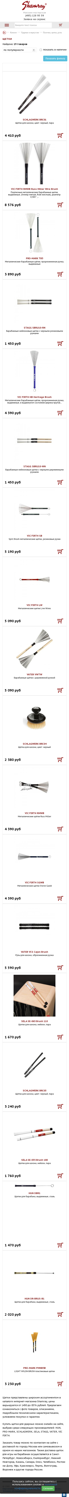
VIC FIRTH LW (34, 605)
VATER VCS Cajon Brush (34, 952)
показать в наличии (54, 49)
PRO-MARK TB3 (34, 258)
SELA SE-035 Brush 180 (34, 1160)
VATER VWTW (34, 674)
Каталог (4, 32)
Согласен (48, 1488)
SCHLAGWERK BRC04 (34, 743)
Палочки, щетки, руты (52, 32)
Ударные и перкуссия (30, 32)
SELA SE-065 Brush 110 (34, 1021)
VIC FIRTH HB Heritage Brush (34, 397)
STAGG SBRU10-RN (34, 327)
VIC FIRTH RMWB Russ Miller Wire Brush (34, 189)
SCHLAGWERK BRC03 (34, 1090)
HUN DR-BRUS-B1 (34, 1298)
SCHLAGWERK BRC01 (34, 119)
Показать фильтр (55, 58)
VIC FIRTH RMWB (34, 813)
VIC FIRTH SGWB (34, 882)
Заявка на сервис (34, 19)
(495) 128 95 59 (34, 15)
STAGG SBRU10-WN (34, 466)
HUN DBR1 (34, 1193)
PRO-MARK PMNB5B (34, 1368)
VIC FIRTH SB (34, 535)
